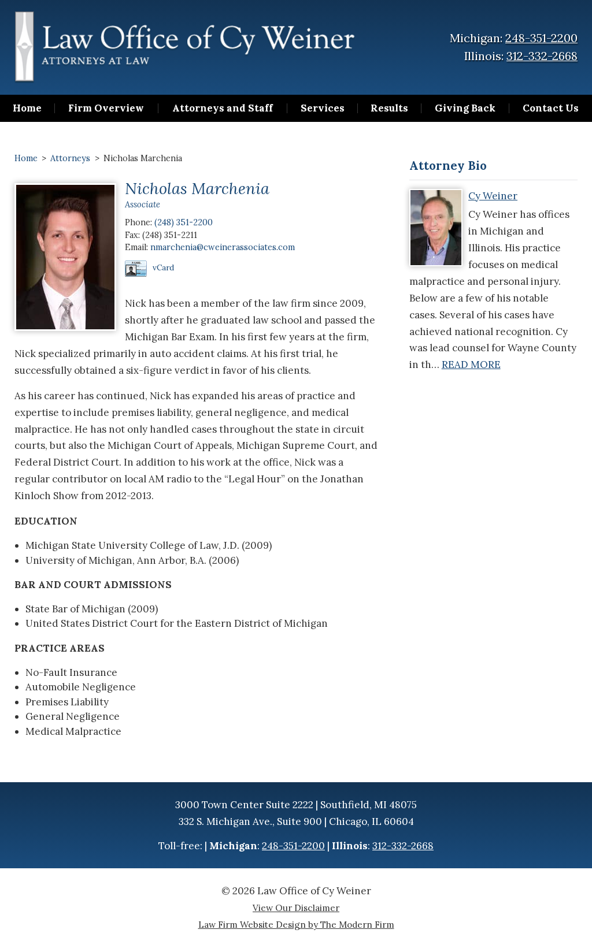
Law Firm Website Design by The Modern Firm (296, 924)
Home (27, 108)
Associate (142, 204)
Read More (471, 364)
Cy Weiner (492, 195)
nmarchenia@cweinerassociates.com (222, 246)
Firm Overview (106, 108)
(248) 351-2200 (183, 222)
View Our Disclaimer (296, 907)
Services (323, 108)
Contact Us (551, 108)
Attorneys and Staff (222, 108)
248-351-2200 (541, 38)
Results (389, 108)
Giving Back (465, 108)
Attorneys (70, 158)
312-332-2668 (542, 56)
